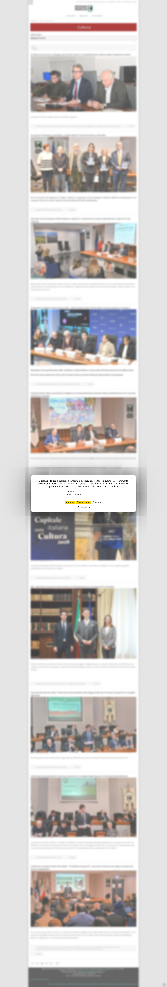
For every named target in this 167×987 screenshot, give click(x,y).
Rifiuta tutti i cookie (83, 502)
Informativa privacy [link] (83, 507)
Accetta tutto (70, 502)
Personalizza (97, 502)
